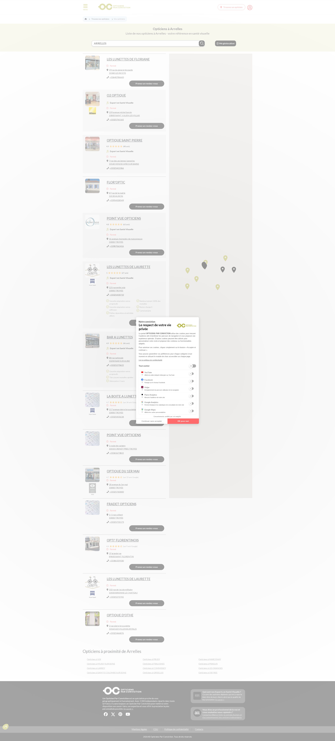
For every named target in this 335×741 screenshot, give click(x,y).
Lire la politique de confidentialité (150, 360)
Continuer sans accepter (152, 421)
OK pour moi (183, 421)
